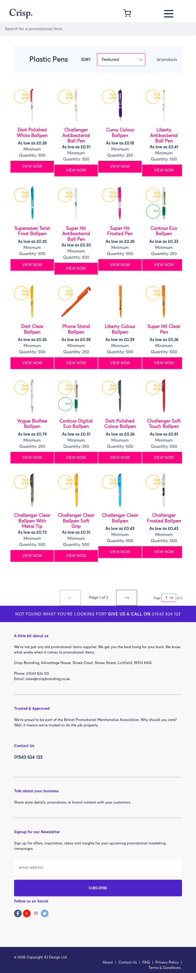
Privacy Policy (167, 962)
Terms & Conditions (165, 967)
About (108, 962)
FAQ (146, 962)
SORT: (86, 59)
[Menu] (169, 13)
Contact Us (127, 962)
